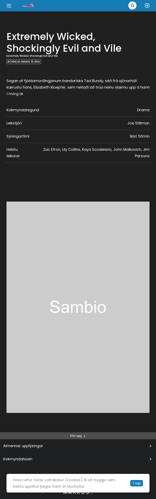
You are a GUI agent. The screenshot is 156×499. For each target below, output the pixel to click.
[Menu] (8, 5)
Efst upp (76, 436)
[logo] (28, 5)
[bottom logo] (78, 493)
